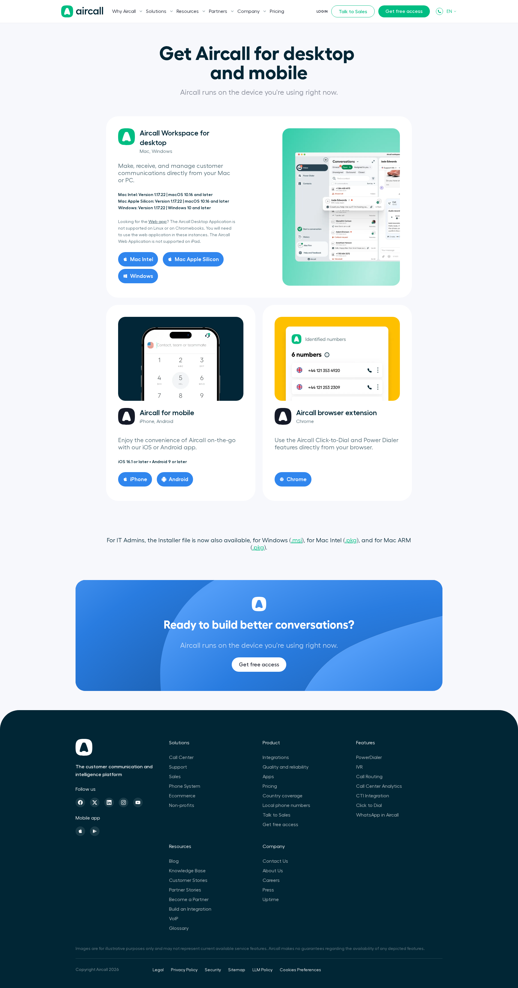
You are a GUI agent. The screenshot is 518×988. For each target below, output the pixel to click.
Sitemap (236, 970)
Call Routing (369, 776)
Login (322, 11)
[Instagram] (123, 802)
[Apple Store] (80, 831)
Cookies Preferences (300, 970)
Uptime (271, 899)
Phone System (184, 786)
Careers (271, 880)
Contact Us (275, 861)
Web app (157, 221)
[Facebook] (80, 802)
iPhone (138, 479)
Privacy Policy (184, 970)
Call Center (181, 757)
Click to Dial (369, 805)
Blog (174, 861)
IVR (359, 767)
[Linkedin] (109, 802)
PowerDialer (369, 757)
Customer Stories (188, 880)
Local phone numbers (286, 805)
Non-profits (181, 805)
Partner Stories (185, 890)
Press (268, 890)
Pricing (277, 11)
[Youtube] (138, 802)
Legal (158, 970)
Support (178, 767)
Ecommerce (182, 795)
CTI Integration (372, 795)
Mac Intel (141, 259)
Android (178, 479)
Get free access (404, 11)
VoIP (173, 918)
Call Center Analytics (379, 786)
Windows (141, 276)
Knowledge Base (187, 870)
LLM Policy (262, 970)
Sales (175, 776)
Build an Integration (190, 909)
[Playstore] (95, 831)
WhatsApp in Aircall (377, 815)
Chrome (297, 479)
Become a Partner (189, 899)
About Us (273, 870)
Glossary (179, 928)
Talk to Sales (353, 11)
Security (213, 970)
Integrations (276, 757)
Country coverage (282, 795)
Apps (268, 776)
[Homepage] (82, 11)
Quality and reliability (285, 767)
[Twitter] (95, 802)
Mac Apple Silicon (197, 259)
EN (449, 11)
